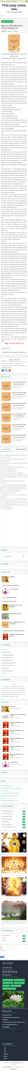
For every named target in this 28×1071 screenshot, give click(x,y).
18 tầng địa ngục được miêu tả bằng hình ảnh (13, 630)
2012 (5, 1048)
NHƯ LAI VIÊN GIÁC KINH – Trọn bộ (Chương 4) (19, 404)
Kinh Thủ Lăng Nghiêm (7, 670)
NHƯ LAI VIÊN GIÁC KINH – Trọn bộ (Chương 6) (19, 383)
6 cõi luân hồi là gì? (7, 786)
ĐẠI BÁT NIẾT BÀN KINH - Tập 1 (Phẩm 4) (17, 731)
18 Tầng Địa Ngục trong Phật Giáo (10, 585)
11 (21, 343)
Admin (16, 360)
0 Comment (15, 31)
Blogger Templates (7, 1067)
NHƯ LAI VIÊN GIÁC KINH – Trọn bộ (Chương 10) (19, 436)
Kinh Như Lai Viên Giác (7, 21)
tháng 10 (6, 1054)
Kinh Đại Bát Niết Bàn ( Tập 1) (8, 662)
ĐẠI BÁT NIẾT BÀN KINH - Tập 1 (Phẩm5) (17, 723)
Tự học (4, 673)
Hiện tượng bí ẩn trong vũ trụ (10, 795)
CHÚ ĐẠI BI (12, 576)
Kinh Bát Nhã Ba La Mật (7, 655)
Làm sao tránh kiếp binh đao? (9, 597)
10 (19, 343)
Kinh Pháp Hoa (5, 668)
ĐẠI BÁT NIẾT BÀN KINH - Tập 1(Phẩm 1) (16, 755)
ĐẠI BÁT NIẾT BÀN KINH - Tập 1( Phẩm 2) (17, 747)
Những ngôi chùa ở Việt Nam (9, 601)
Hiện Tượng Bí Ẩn (6, 652)
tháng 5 (6, 1056)
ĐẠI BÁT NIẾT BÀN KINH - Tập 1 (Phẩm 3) (17, 739)
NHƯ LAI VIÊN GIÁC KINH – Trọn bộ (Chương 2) (19, 415)
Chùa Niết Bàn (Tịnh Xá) (15, 613)
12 (23, 343)
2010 (5, 1052)
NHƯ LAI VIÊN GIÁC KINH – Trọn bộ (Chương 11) (19, 393)
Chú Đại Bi (5, 791)
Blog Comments (7, 449)
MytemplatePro (14, 1069)
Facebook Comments (21, 449)
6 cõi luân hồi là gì (13, 589)
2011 (5, 1050)
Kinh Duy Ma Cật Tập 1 (7, 657)
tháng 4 (6, 1058)
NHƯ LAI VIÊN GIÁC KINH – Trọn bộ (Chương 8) (19, 425)
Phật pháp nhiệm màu (14, 7)
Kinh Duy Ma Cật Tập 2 (7, 660)
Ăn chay (4, 649)
